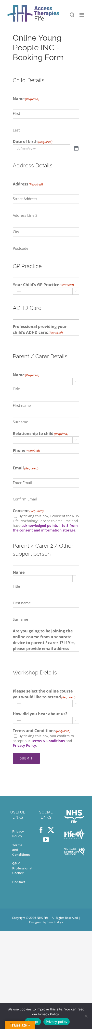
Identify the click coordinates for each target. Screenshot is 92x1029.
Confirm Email (25, 499)
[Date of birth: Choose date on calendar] (76, 148)
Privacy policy (56, 1022)
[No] (85, 1016)
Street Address (25, 198)
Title (16, 388)
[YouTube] (46, 839)
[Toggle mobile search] (72, 14)
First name (22, 405)
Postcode (20, 248)
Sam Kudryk (55, 922)
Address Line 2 (25, 215)
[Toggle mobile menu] (82, 14)
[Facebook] (41, 830)
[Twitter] (51, 830)
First (16, 113)
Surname (20, 421)
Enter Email (22, 482)
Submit (26, 758)
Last (16, 130)
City (16, 231)
